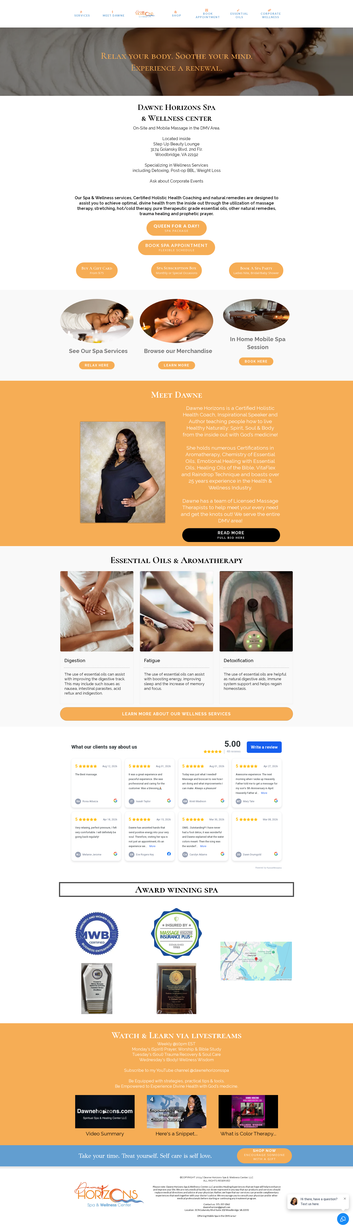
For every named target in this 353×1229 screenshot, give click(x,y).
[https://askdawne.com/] (145, 13)
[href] (256, 961)
